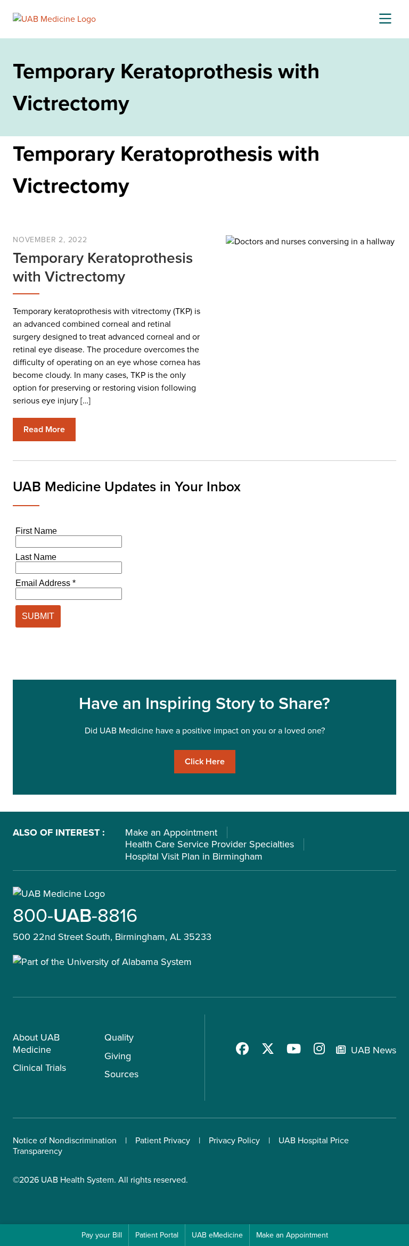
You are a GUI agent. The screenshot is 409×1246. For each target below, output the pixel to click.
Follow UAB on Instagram (319, 1048)
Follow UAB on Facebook (242, 1048)
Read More (44, 429)
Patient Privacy (162, 1140)
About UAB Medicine (36, 1043)
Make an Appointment (171, 832)
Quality (119, 1037)
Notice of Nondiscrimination (65, 1140)
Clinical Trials (39, 1068)
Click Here (205, 761)
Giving (117, 1056)
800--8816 (75, 915)
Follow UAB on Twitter (267, 1048)
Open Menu (385, 19)
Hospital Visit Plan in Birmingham (194, 856)
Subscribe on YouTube (293, 1048)
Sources (121, 1074)
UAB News (373, 1050)
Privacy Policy (234, 1140)
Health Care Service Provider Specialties (209, 844)
